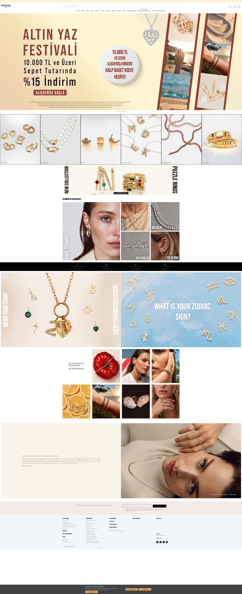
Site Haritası (65, 528)
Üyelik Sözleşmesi (89, 539)
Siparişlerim (65, 538)
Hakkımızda (65, 520)
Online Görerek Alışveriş (91, 520)
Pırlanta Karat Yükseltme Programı (70, 525)
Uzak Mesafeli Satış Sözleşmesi (92, 541)
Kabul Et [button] (145, 589)
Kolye (87, 10)
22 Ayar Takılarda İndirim (158, 10)
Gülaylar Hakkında (66, 518)
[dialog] (121, 589)
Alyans (108, 10)
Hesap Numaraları (90, 530)
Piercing (113, 10)
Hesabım (64, 536)
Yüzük (78, 10)
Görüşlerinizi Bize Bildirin (91, 534)
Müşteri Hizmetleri (89, 518)
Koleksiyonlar (131, 10)
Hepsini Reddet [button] (131, 589)
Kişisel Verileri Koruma (90, 523)
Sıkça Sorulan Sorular (90, 533)
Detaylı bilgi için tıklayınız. (105, 589)
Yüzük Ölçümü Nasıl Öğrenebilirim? (93, 542)
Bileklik (97, 10)
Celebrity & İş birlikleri (67, 523)
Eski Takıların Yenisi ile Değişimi (69, 526)
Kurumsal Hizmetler (113, 529)
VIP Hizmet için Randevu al (91, 536)
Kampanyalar (65, 531)
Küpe (82, 10)
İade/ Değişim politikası (90, 531)
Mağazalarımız (66, 522)
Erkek (124, 10)
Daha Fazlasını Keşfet (26, 465)
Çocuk (119, 10)
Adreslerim (65, 540)
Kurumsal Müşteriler (113, 527)
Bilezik (103, 10)
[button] (117, 111)
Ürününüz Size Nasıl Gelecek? (92, 528)
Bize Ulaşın (88, 522)
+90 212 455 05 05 (162, 535)
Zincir (92, 10)
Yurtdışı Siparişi (89, 526)
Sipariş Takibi (88, 525)
